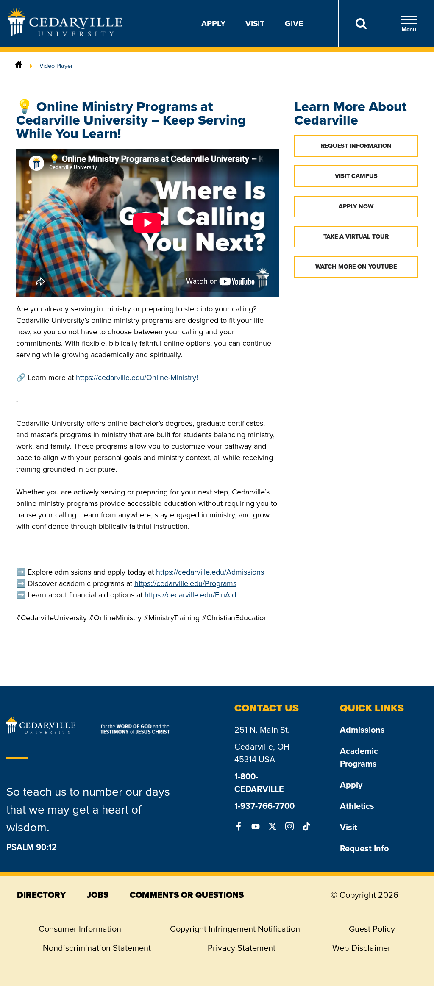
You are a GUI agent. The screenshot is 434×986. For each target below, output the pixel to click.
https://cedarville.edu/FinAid (190, 594)
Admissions (362, 729)
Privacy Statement (241, 948)
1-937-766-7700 (264, 806)
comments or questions (187, 895)
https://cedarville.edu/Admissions (210, 572)
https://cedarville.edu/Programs (185, 583)
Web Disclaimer (361, 948)
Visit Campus (356, 176)
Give (294, 23)
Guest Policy (372, 928)
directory (41, 895)
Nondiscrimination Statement (97, 948)
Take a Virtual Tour (356, 236)
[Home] (18, 65)
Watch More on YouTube (356, 266)
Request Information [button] (356, 146)
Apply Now (356, 206)
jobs (97, 895)
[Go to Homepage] (65, 33)
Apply (213, 23)
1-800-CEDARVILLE (259, 782)
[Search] (361, 23)
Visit (254, 23)
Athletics (357, 806)
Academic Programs (359, 757)
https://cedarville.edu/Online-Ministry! (137, 377)
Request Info (364, 848)
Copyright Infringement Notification (235, 928)
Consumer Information (80, 928)
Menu (409, 29)
